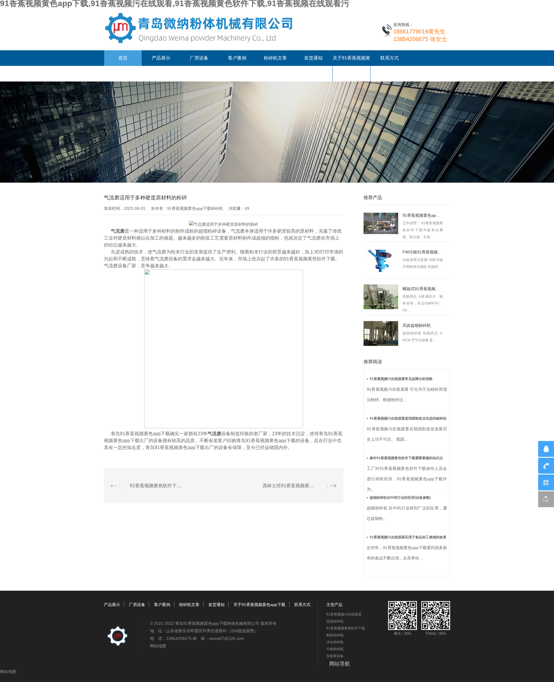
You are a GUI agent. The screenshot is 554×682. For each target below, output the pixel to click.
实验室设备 (335, 656)
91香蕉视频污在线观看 (344, 614)
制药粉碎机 (335, 635)
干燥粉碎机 (335, 649)
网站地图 (158, 646)
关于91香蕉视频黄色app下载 (259, 604)
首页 (123, 57)
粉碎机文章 (275, 57)
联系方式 (389, 57)
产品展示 (161, 57)
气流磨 (118, 231)
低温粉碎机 (335, 621)
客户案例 (237, 57)
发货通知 (313, 57)
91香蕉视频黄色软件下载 (345, 628)
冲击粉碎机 (335, 642)
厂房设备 (199, 57)
